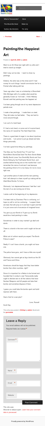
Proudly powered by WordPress (22, 421)
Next (39, 36)
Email (11, 383)
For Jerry (25, 29)
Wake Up (25, 24)
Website (11, 395)
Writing (22, 310)
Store (24, 19)
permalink (9, 312)
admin (25, 60)
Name (11, 371)
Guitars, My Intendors (11, 29)
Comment (12, 340)
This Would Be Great (11, 24)
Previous (7, 36)
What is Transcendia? (11, 19)
